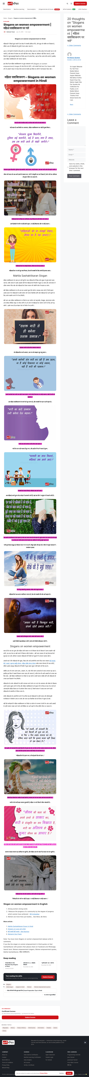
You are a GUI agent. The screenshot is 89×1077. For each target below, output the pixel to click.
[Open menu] (3, 3)
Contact (4, 1057)
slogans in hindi (20, 987)
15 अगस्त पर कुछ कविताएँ (49, 994)
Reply (71, 104)
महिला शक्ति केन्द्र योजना (29, 663)
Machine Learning (19, 9)
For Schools (49, 1060)
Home (5, 18)
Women (29, 987)
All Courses (27, 1062)
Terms (75, 1074)
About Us (4, 1055)
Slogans (10, 18)
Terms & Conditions (7, 1062)
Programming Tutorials (73, 1055)
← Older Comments (74, 45)
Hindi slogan (9, 987)
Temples (49, 1027)
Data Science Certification (31, 1055)
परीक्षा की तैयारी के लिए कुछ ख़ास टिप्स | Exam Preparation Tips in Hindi (24, 990)
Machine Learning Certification (32, 1057)
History (13, 1027)
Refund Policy (5, 1067)
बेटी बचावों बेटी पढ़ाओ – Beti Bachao (18, 931)
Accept (69, 1073)
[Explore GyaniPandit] (71, 3)
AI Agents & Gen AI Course (49, 9)
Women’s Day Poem (15, 934)
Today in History (21, 1027)
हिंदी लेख (69, 1065)
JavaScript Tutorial (72, 1060)
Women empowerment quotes (42, 987)
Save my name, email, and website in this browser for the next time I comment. (77, 167)
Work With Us (6, 1060)
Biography (5, 1027)
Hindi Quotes (31, 1027)
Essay (4, 1030)
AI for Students (69, 9)
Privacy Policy (5, 1065)
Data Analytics (31, 9)
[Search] (67, 3)
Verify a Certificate (29, 1065)
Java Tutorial (70, 1057)
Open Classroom (50, 1055)
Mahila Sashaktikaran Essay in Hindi (20, 926)
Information (41, 1027)
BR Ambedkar (34, 914)
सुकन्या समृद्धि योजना (15, 663)
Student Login (49, 1057)
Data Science (7, 9)
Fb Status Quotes (73, 58)
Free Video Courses (72, 1062)
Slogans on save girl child (17, 929)
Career (55, 1027)
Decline (61, 1073)
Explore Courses (80, 3)
